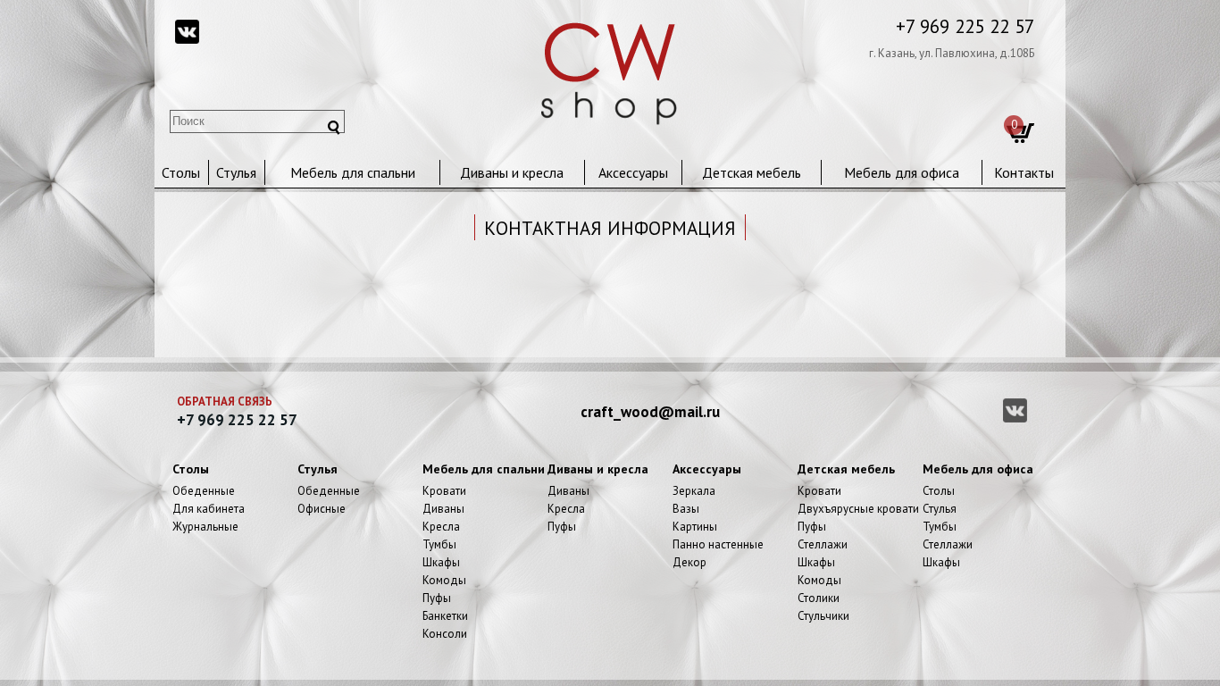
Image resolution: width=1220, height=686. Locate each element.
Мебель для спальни (352, 172)
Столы (181, 172)
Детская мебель (751, 172)
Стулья (236, 172)
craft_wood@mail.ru (650, 412)
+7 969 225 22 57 (965, 26)
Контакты (1024, 172)
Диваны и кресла (512, 172)
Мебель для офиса (901, 172)
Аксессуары (633, 172)
